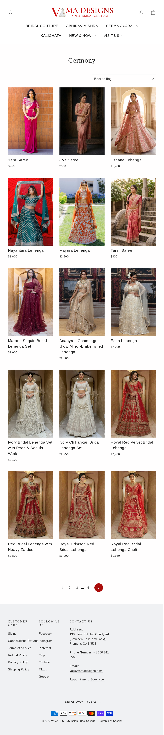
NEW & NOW (81, 36)
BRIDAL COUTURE (42, 26)
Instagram (46, 640)
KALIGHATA (51, 36)
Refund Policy (17, 655)
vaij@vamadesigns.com (86, 670)
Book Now (97, 679)
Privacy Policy (18, 662)
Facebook (45, 633)
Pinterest (45, 648)
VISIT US (112, 36)
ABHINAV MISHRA (82, 26)
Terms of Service (19, 648)
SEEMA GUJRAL (120, 26)
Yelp (42, 655)
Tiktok (43, 669)
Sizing (12, 633)
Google (44, 676)
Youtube (44, 662)
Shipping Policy (18, 669)
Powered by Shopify (110, 721)
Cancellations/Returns (20, 640)
